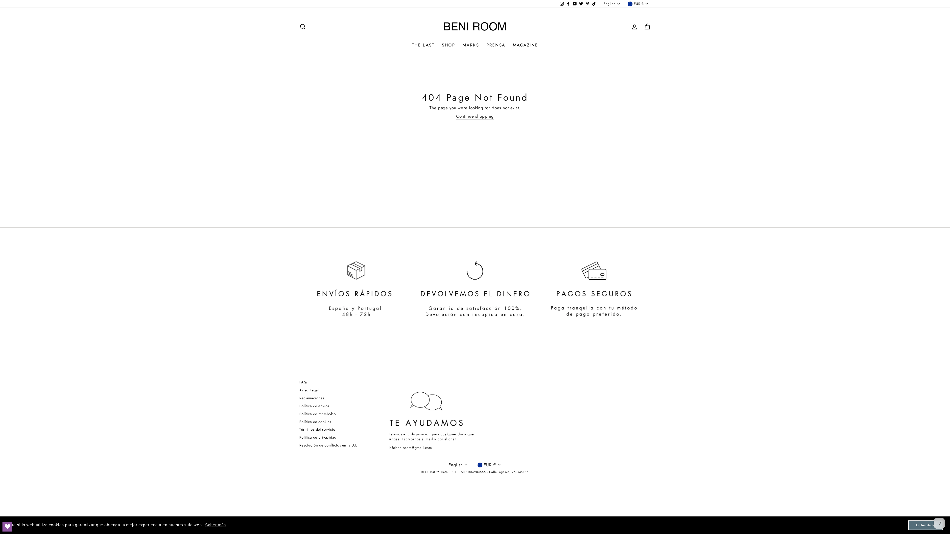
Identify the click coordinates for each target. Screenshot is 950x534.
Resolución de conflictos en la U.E (328, 445)
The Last (423, 45)
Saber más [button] (215, 525)
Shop (448, 45)
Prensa (495, 45)
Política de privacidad (317, 437)
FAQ (303, 382)
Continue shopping (475, 116)
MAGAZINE (525, 45)
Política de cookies (315, 421)
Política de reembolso (317, 413)
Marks (471, 45)
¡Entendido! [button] (925, 525)
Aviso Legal (309, 390)
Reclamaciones (311, 398)
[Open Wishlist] (7, 527)
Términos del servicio (317, 429)
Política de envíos (314, 405)
